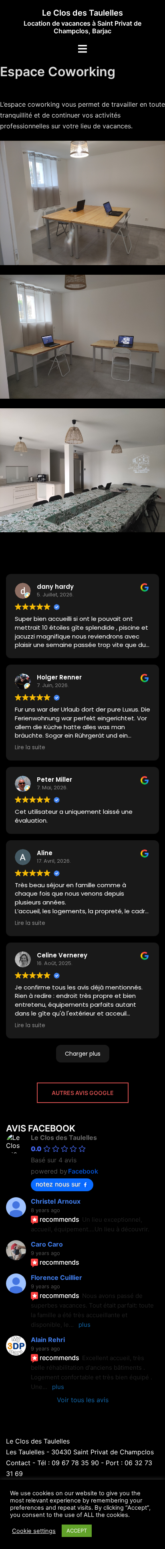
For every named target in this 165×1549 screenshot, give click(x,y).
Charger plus (83, 1054)
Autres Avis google (83, 1092)
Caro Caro (47, 1244)
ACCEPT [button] (76, 1530)
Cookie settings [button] (34, 1531)
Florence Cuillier (56, 1277)
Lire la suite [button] (30, 747)
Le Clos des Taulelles (82, 13)
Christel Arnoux (55, 1201)
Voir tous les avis (83, 1400)
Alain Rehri (48, 1340)
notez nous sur (58, 1184)
